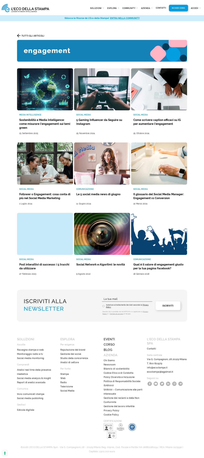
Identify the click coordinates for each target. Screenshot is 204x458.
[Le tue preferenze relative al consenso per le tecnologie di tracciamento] (4, 453)
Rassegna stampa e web (30, 350)
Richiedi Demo (178, 8)
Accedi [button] (195, 8)
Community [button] (129, 8)
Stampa (64, 374)
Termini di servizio (116, 314)
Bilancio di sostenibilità (116, 368)
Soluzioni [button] (96, 8)
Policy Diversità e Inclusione (119, 377)
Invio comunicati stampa (30, 394)
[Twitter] (162, 383)
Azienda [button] (146, 8)
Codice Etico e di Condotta (118, 373)
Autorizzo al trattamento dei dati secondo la (127, 306)
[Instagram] (175, 383)
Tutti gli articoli (33, 36)
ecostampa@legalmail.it (160, 371)
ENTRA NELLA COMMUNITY (125, 18)
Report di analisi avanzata (31, 382)
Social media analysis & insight (34, 378)
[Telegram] (180, 383)
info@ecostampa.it (157, 367)
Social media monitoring (30, 358)
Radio (63, 382)
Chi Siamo (109, 360)
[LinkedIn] (169, 383)
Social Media (67, 390)
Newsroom (110, 364)
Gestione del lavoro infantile (119, 406)
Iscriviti (167, 305)
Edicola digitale (25, 410)
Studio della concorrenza (74, 358)
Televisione (66, 386)
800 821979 (155, 363)
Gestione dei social (70, 354)
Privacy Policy (111, 410)
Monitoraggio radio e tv (30, 354)
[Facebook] (150, 383)
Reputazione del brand (72, 350)
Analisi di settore (69, 362)
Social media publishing (30, 398)
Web (63, 378)
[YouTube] (156, 383)
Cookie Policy (111, 414)
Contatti (161, 8)
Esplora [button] (112, 8)
